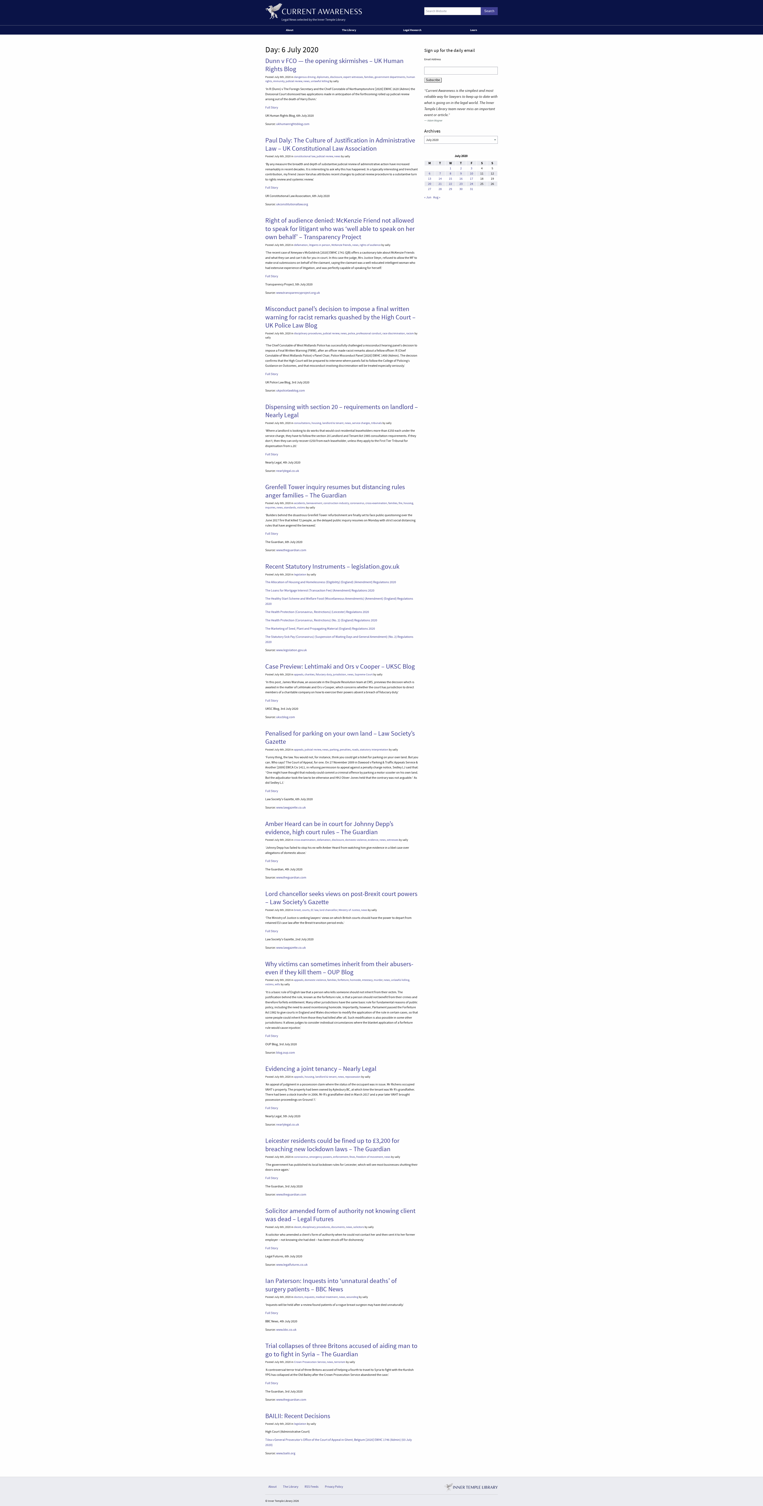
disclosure (336, 77)
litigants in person (319, 245)
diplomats (323, 77)
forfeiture (343, 980)
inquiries (270, 507)
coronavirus (357, 503)
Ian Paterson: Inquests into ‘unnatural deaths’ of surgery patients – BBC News (331, 1285)
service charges (361, 423)
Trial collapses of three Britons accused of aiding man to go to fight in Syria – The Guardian (341, 1350)
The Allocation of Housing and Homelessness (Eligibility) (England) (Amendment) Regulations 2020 (330, 582)
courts (306, 910)
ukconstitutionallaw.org (292, 204)
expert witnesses (353, 77)
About (289, 30)
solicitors (358, 1227)
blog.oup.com (285, 1053)
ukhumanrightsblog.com (292, 124)
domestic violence (356, 840)
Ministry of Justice (349, 910)
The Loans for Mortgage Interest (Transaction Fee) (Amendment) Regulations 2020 (319, 591)
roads (355, 750)
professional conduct (368, 333)
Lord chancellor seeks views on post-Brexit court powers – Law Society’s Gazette (341, 898)
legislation (300, 574)
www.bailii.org (285, 1453)
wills (277, 984)
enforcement (340, 1157)
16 (461, 179)
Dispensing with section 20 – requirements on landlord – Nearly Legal (341, 411)
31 (471, 189)
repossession (353, 1077)
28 (440, 189)
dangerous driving (305, 77)
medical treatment (327, 1297)
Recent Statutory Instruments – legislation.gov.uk (332, 566)
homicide (355, 980)
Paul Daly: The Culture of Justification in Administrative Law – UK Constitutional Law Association (340, 144)
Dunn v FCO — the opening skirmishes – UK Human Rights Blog (334, 65)
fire (400, 503)
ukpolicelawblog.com (290, 391)
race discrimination (393, 333)
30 (461, 189)
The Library (349, 30)
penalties (345, 750)
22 (450, 184)
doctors (298, 1297)
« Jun (427, 197)
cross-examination (376, 503)
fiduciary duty (324, 674)
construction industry (336, 503)
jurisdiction (339, 674)
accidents (299, 503)
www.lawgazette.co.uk (291, 808)
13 (429, 179)
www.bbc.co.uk (286, 1330)
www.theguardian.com (291, 550)
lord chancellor (328, 910)
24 (471, 184)
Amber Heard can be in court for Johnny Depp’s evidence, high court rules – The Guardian (329, 828)
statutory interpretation (374, 750)
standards (290, 507)
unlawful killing (320, 81)
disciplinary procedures (308, 333)
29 (450, 189)
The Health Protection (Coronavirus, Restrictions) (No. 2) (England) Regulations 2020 (321, 620)
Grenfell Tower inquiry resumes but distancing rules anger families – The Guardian (335, 491)
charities (310, 674)
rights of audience (370, 245)
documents (338, 1227)
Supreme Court (364, 674)
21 (440, 184)
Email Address (432, 59)
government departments (390, 77)
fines (352, 1157)
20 (429, 184)
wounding (352, 1297)
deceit (297, 1227)
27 (429, 189)
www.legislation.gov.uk (291, 650)
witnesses (392, 840)
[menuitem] (290, 30)
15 (450, 179)
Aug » (436, 197)
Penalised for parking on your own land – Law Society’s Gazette (340, 737)
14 (440, 179)
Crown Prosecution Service (310, 1362)
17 (471, 179)
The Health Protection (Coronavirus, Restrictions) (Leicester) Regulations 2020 (317, 612)
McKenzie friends (341, 245)
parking (334, 750)
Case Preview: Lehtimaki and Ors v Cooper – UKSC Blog (340, 666)
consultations (302, 423)
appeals (298, 674)
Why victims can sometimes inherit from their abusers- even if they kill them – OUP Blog (339, 968)
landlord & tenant (333, 423)
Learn (473, 30)
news (306, 81)
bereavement (314, 503)
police (351, 333)
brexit (297, 910)
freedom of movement (369, 1157)
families (368, 77)
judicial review (294, 81)
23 (461, 184)
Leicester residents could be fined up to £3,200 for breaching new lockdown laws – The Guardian (332, 1145)
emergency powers (320, 1157)
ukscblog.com (285, 717)
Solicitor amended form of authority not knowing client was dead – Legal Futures (340, 1215)
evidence (373, 840)
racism (410, 333)
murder (378, 980)
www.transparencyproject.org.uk (298, 293)
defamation (301, 245)
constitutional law (304, 156)
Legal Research (412, 30)
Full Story (271, 108)
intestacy (367, 980)
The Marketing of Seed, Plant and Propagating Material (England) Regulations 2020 (320, 629)
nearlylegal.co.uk (287, 471)
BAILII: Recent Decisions (297, 1416)
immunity (279, 81)
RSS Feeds (312, 1487)
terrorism (339, 1362)
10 (471, 174)
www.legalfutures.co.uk (292, 1265)
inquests (309, 1297)
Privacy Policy (334, 1487)
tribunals (376, 423)
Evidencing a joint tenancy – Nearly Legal (320, 1069)
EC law (314, 910)
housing (316, 423)
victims (301, 507)
